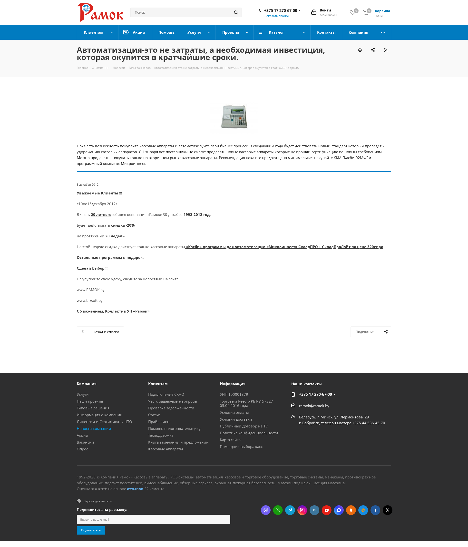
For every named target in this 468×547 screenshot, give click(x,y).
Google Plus (363, 510)
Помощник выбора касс (241, 446)
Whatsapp (278, 510)
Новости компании (94, 428)
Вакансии (85, 442)
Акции (82, 435)
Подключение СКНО (166, 394)
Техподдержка (160, 435)
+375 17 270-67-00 (280, 10)
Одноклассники (351, 510)
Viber (266, 510)
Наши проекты (90, 401)
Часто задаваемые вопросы (172, 401)
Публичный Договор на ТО (244, 426)
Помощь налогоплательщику (174, 428)
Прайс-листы (159, 421)
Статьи (154, 414)
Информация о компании (100, 414)
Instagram (302, 510)
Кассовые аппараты (165, 448)
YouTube (327, 510)
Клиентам (158, 383)
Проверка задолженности (171, 407)
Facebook (375, 510)
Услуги (83, 394)
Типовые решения (93, 407)
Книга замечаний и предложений (178, 442)
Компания (87, 383)
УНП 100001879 (234, 394)
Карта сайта (230, 439)
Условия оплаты (234, 412)
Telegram (290, 510)
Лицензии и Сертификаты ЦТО (104, 421)
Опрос (82, 448)
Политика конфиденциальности (249, 432)
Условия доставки (236, 419)
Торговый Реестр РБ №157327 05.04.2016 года (246, 403)
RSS (385, 50)
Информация (232, 383)
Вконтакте (314, 510)
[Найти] (236, 12)
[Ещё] (383, 32)
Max (339, 510)
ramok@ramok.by (314, 405)
